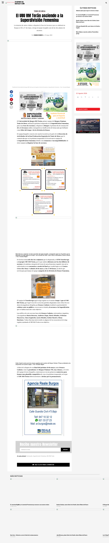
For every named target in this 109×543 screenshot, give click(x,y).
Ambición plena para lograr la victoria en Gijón (87, 10)
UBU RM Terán (50, 456)
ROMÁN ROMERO (38, 35)
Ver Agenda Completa (82, 109)
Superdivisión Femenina (39, 456)
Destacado (29, 456)
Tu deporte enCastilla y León (19, 2)
